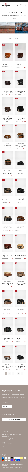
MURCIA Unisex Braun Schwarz (7, 200)
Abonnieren (6, 406)
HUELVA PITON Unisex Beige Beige (20, 284)
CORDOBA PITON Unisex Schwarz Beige (7, 228)
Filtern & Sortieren (14, 38)
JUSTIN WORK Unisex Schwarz (20, 367)
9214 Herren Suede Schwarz (20, 119)
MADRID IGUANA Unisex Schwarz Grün (7, 339)
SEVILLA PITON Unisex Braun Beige (20, 146)
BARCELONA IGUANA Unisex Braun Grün (7, 173)
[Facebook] (2, 455)
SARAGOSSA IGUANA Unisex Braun (8, 256)
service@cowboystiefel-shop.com (9, 448)
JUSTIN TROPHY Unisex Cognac (7, 367)
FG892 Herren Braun (8, 64)
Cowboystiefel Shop (10, 425)
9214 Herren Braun (7, 145)
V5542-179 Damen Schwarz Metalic (20, 173)
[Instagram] (5, 455)
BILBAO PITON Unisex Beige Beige (20, 256)
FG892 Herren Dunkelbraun (20, 65)
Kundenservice (8, 414)
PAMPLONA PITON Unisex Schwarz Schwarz (20, 201)
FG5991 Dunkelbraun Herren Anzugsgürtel (7, 92)
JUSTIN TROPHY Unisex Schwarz (20, 339)
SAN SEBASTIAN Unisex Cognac (20, 228)
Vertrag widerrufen (14, 419)
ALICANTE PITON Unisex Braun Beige (7, 284)
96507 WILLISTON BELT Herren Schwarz (20, 92)
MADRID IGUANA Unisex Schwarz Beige (20, 312)
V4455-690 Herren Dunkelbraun (7, 119)
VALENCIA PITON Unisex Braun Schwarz (7, 312)
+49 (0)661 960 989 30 (7, 444)
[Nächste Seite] (22, 373)
